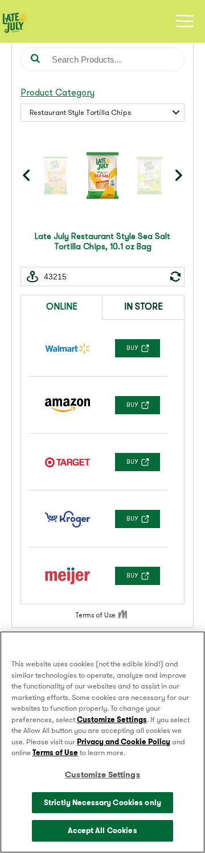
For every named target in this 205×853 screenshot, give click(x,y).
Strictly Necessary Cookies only (102, 802)
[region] (102, 742)
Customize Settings (112, 719)
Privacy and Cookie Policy (123, 741)
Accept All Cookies (102, 830)
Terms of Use (55, 752)
